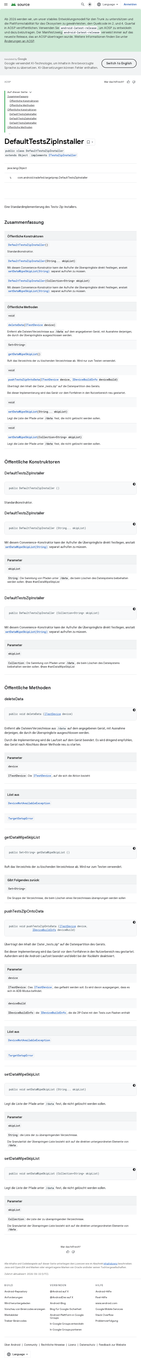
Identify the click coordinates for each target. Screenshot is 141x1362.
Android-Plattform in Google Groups (67, 1316)
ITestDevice (34, 325)
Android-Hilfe (103, 1291)
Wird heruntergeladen (17, 1303)
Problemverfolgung (106, 1320)
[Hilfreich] (128, 82)
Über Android (12, 1344)
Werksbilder (11, 1315)
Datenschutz (87, 1344)
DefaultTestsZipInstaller (26, 245)
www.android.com (106, 1303)
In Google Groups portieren (66, 1329)
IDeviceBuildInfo (85, 379)
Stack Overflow (104, 1315)
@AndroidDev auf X (61, 1297)
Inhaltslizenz (111, 1263)
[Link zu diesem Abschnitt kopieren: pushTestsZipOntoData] (47, 911)
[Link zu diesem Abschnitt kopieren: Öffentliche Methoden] (54, 688)
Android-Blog (58, 1303)
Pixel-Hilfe (101, 1297)
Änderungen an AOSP (19, 41)
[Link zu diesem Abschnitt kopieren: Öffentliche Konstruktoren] (63, 462)
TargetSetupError (20, 818)
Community (30, 1344)
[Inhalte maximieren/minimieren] (30, 92)
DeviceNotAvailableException (29, 803)
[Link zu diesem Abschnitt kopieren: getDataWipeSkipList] (43, 838)
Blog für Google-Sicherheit (65, 1309)
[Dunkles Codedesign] (134, 484)
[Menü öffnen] (6, 4)
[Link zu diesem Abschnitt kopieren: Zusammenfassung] (47, 223)
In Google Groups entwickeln (67, 1323)
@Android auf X (59, 1291)
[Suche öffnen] (83, 4)
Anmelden (130, 4)
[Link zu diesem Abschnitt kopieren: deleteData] (27, 699)
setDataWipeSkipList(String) (29, 271)
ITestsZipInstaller (63, 155)
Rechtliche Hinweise (53, 1344)
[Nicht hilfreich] (134, 82)
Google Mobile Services (109, 1309)
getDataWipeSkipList (22, 354)
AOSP (7, 81)
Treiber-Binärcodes (15, 1320)
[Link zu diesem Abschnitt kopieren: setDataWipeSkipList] (43, 1075)
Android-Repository (15, 1291)
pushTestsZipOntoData (24, 379)
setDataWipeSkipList (22, 411)
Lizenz (72, 1344)
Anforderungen (13, 1297)
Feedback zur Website (112, 1344)
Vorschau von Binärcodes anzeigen (24, 1309)
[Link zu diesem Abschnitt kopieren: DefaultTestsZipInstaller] (48, 473)
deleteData (16, 325)
